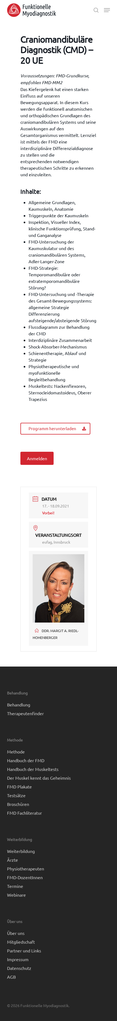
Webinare (16, 894)
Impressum (18, 959)
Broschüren (18, 804)
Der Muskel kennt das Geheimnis (39, 778)
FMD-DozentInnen (25, 877)
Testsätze (16, 795)
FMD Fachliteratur (24, 812)
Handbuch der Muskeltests (33, 769)
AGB (11, 976)
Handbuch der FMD (25, 760)
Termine (15, 886)
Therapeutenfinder (25, 713)
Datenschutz (19, 968)
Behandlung (18, 704)
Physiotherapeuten (25, 868)
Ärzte (12, 859)
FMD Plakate (19, 786)
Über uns (15, 933)
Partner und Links (24, 950)
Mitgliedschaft (21, 941)
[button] (107, 10)
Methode (16, 751)
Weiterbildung (21, 851)
